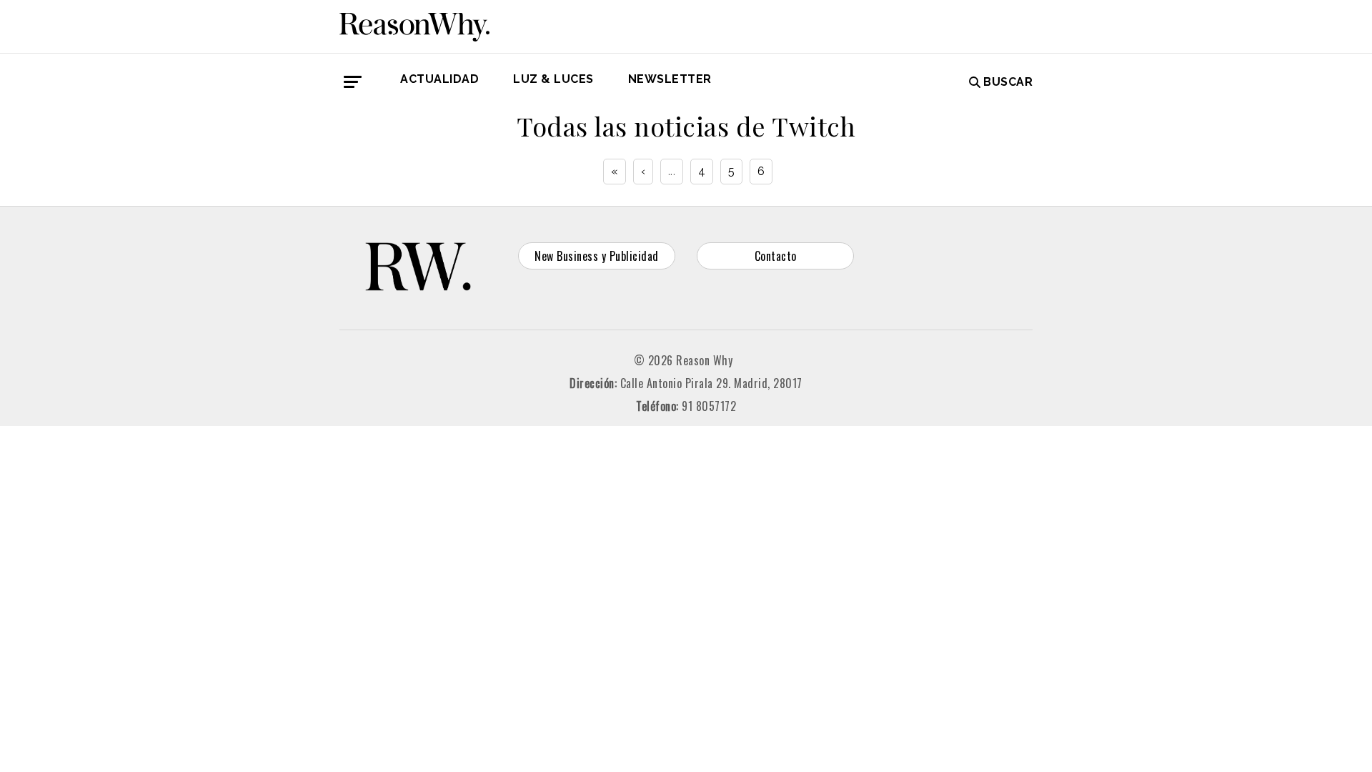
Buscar (1008, 82)
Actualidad (439, 79)
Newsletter (670, 79)
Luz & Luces (553, 79)
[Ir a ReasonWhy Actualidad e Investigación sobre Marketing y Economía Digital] (414, 24)
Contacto (776, 255)
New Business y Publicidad (597, 255)
